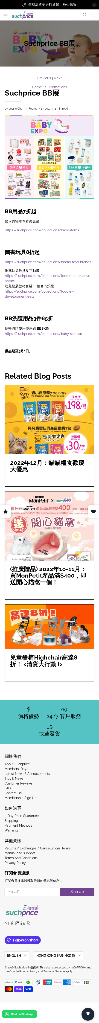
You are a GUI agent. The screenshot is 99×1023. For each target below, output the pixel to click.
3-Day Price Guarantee (22, 816)
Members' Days (16, 769)
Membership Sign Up (21, 798)
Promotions (58, 87)
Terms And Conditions (21, 858)
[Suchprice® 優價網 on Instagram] (17, 924)
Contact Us (13, 793)
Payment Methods (18, 825)
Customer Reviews (18, 783)
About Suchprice (17, 764)
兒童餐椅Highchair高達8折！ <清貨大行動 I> (44, 661)
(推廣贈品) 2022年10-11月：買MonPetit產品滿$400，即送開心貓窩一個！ (48, 576)
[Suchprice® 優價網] (44, 15)
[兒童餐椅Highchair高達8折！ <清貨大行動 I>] (49, 626)
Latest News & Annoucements (27, 774)
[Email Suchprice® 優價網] (7, 924)
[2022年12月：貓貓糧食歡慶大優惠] (49, 419)
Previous (44, 78)
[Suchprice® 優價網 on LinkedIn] (22, 924)
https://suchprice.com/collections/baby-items (42, 230)
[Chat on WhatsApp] (19, 1015)
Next (58, 78)
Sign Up (77, 891)
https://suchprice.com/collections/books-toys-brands (48, 262)
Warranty (12, 830)
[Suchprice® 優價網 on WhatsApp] (28, 924)
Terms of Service (54, 971)
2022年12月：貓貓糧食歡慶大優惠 (47, 466)
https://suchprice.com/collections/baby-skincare (44, 334)
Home (37, 87)
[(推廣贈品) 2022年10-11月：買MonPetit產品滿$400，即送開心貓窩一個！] (49, 526)
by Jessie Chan (14, 108)
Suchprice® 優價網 (26, 967)
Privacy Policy (15, 863)
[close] (94, 5)
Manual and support (20, 853)
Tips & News (14, 778)
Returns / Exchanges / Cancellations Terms (38, 848)
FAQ (8, 788)
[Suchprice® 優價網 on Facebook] (12, 924)
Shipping (11, 820)
